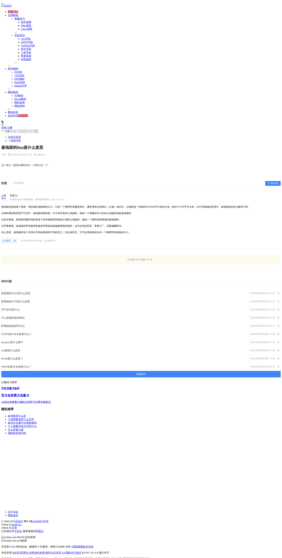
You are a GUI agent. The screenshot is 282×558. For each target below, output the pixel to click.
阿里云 (40, 531)
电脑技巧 (19, 18)
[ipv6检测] (141, 540)
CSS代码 (19, 75)
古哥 (3, 154)
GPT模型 (13, 11)
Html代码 (19, 82)
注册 (9, 127)
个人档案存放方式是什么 (22, 426)
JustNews (17, 524)
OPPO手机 (27, 42)
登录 (4, 127)
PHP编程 (19, 79)
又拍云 (18, 531)
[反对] (14, 240)
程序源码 (13, 68)
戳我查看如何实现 (82, 546)
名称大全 (41, 154)
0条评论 (51, 240)
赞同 (7, 240)
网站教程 (13, 92)
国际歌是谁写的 (17, 433)
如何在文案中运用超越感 (22, 422)
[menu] (2, 3)
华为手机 (26, 49)
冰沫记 (19, 521)
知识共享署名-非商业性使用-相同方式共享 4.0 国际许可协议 (46, 552)
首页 (14, 137)
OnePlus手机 (28, 45)
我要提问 (141, 374)
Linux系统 (26, 29)
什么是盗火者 (16, 429)
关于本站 (13, 511)
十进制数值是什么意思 (21, 419)
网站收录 (19, 102)
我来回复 (274, 183)
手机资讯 (19, 35)
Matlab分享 (20, 85)
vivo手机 (26, 38)
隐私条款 (13, 515)
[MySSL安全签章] (141, 537)
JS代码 (18, 72)
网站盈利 (19, 105)
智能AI (14, 195)
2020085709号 (41, 521)
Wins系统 (26, 25)
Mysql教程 (20, 99)
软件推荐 (26, 22)
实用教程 (13, 15)
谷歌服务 (26, 59)
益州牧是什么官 (17, 416)
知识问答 (13, 115)
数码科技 (13, 112)
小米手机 (26, 52)
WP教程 (19, 95)
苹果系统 (26, 56)
